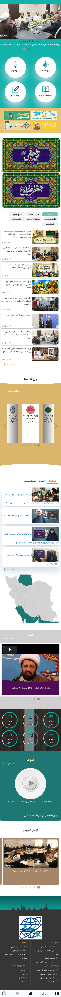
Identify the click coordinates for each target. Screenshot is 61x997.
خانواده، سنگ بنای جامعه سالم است (18, 515)
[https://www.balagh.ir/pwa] (17, 125)
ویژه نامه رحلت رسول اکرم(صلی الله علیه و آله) (48, 418)
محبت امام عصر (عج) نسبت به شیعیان (30, 688)
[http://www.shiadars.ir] (43, 115)
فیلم (30, 635)
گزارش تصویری (30, 830)
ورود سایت (51, 981)
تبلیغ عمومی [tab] (17, 214)
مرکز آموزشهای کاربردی (48, 978)
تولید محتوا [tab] (17, 219)
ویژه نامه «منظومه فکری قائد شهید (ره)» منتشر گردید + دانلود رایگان (16, 350)
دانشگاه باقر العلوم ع (18, 950)
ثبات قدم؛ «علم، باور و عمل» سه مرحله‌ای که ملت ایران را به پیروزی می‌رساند (16, 301)
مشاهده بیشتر (12, 364)
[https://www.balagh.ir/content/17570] (17, 115)
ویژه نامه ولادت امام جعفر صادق (30, 418)
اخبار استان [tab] (52, 481)
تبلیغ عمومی (15, 70)
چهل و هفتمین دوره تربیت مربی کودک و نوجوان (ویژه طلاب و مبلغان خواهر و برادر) (17, 234)
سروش (22, 970)
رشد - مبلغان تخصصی (48, 974)
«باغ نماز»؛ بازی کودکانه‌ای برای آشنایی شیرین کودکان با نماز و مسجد (18, 284)
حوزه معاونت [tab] (33, 214)
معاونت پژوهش (49, 958)
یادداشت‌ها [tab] (50, 224)
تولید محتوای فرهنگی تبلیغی (45, 970)
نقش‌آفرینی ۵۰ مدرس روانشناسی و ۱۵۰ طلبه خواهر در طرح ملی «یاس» (16, 251)
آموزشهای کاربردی (45, 95)
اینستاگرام (21, 978)
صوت (30, 760)
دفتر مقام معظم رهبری (47, 947)
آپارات (23, 981)
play (31, 783)
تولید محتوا (15, 95)
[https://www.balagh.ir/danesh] (43, 125)
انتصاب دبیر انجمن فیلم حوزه (18, 315)
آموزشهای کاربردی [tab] (33, 219)
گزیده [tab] (50, 214)
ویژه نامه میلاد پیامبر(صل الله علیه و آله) (12, 418)
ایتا (24, 974)
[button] (29, 49)
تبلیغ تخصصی (45, 70)
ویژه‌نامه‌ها (30, 379)
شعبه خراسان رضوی (18, 947)
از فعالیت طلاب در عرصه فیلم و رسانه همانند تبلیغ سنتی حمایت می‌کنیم (17, 335)
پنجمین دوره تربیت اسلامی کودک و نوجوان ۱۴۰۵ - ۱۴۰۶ (17, 266)
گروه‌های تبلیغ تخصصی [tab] (34, 481)
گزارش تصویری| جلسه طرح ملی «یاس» (30, 870)
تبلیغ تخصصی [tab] (50, 219)
